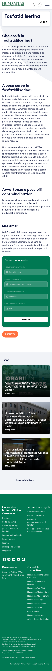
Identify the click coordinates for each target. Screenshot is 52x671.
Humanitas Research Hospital (36, 582)
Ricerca (5, 543)
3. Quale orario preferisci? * (15, 291)
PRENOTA (10, 334)
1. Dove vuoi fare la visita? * (15, 267)
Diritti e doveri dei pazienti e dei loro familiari (10, 528)
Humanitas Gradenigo (36, 615)
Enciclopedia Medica (11, 547)
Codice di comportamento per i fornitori (36, 522)
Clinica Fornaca (34, 611)
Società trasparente (36, 511)
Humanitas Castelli (35, 600)
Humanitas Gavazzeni (36, 603)
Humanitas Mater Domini (38, 596)
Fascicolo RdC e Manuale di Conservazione (38, 530)
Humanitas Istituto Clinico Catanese (38, 576)
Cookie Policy (15, 664)
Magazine (6, 550)
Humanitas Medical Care (38, 592)
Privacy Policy (26, 664)
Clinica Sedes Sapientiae (38, 619)
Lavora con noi (8, 539)
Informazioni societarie (12, 535)
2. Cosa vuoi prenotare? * (14, 279)
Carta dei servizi (9, 522)
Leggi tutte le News (25, 480)
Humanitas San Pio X (36, 588)
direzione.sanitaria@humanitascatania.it (22, 644)
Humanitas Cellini (34, 607)
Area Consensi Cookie (41, 664)
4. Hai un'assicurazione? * (14, 303)
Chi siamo (6, 518)
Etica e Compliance (35, 515)
